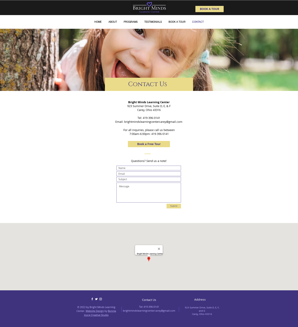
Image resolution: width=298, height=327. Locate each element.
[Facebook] (92, 299)
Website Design (95, 311)
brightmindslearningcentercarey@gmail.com (153, 122)
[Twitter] (96, 299)
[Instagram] (100, 299)
